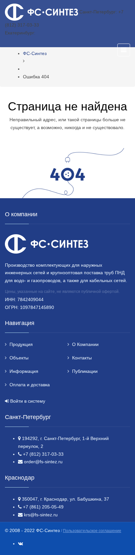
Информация (24, 371)
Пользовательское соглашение (92, 530)
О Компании (85, 344)
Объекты (19, 357)
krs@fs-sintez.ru (41, 514)
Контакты (82, 357)
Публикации (85, 371)
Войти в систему (27, 401)
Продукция (21, 344)
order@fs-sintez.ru (43, 461)
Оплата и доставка (30, 384)
